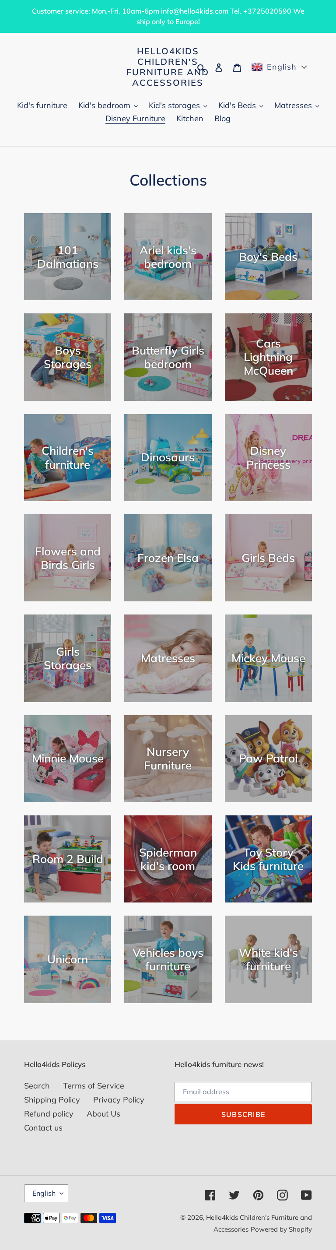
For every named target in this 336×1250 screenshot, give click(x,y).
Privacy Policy (118, 1100)
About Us (103, 1114)
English (44, 1193)
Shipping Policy (52, 1100)
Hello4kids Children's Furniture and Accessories (167, 67)
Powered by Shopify (281, 1229)
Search (37, 1086)
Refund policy (49, 1114)
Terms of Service (93, 1086)
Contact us (43, 1128)
